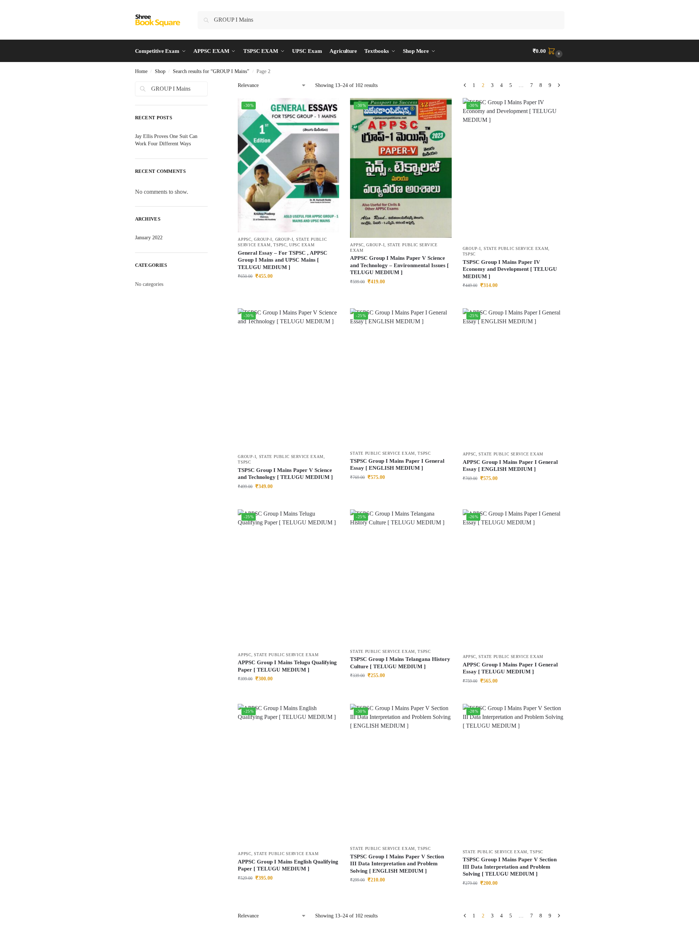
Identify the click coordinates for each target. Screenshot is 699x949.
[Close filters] (210, 86)
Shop (160, 71)
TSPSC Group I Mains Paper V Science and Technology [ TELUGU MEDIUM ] (285, 473)
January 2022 (149, 237)
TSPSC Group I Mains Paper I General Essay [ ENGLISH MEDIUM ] (397, 464)
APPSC (244, 239)
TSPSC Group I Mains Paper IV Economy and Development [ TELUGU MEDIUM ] (510, 269)
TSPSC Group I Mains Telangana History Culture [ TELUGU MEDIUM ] (400, 662)
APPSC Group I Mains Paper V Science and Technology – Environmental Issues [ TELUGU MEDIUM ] (399, 265)
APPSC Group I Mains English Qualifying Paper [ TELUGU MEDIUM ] (288, 865)
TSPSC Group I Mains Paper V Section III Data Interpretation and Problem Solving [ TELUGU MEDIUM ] (510, 867)
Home (141, 71)
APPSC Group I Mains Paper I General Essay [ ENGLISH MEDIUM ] (510, 465)
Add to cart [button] (288, 291)
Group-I (263, 239)
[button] (548, 51)
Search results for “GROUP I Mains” (211, 71)
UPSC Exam (301, 245)
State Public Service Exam (516, 248)
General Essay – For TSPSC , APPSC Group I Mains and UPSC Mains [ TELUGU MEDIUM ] (282, 260)
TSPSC (280, 245)
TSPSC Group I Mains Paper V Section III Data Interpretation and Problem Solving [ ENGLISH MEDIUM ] (397, 864)
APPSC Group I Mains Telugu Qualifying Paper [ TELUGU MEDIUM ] (287, 666)
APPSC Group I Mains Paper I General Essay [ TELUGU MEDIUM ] (510, 668)
